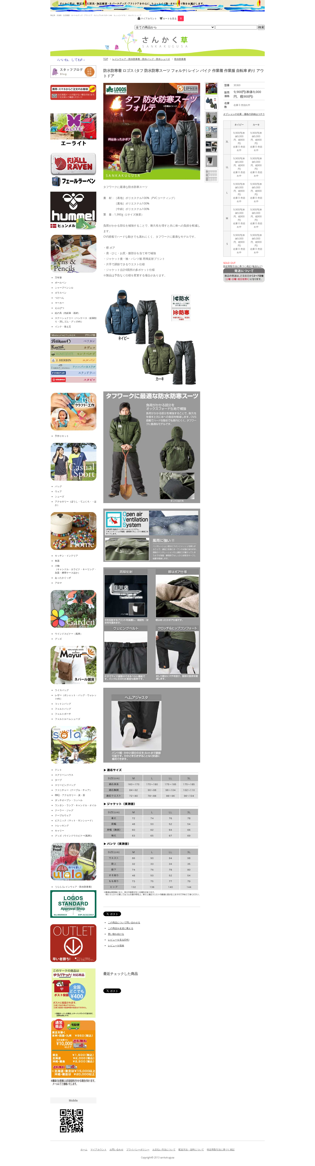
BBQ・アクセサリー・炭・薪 (70, 795)
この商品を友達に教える (120, 928)
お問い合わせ (116, 1149)
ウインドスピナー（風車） (69, 633)
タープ (58, 779)
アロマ (58, 582)
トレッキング (62, 825)
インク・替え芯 (63, 326)
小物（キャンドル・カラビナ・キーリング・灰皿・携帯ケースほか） (75, 569)
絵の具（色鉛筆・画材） (67, 313)
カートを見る (172, 18)
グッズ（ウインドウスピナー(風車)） (74, 835)
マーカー (59, 302)
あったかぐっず (63, 577)
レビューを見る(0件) (118, 939)
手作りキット (62, 435)
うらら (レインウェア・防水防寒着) (73, 886)
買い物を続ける (116, 934)
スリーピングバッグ (65, 785)
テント (58, 769)
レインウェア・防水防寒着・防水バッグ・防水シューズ (141, 59)
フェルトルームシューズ (67, 718)
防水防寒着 (180, 59)
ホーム (83, 1149)
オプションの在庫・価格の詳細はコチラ (244, 114)
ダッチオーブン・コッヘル (69, 800)
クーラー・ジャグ (64, 810)
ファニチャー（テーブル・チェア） (73, 790)
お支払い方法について (163, 1149)
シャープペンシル (64, 287)
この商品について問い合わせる (124, 922)
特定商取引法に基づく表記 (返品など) (242, 266)
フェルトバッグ (63, 708)
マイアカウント (149, 18)
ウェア (58, 491)
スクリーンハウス (64, 774)
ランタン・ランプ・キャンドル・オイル (75, 805)
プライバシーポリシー (137, 1149)
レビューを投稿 (116, 945)
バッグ (58, 486)
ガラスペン (60, 292)
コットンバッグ (63, 703)
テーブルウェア (63, 815)
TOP (105, 59)
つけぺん (59, 297)
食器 (57, 560)
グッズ (58, 638)
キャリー (59, 830)
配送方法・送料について (191, 1149)
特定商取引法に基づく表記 (221, 1149)
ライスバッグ (62, 690)
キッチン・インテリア (66, 555)
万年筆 (58, 277)
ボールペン (60, 282)
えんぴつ (59, 307)
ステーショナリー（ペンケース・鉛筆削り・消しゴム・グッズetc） (75, 319)
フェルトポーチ (63, 713)
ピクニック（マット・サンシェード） (74, 820)
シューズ (59, 496)
